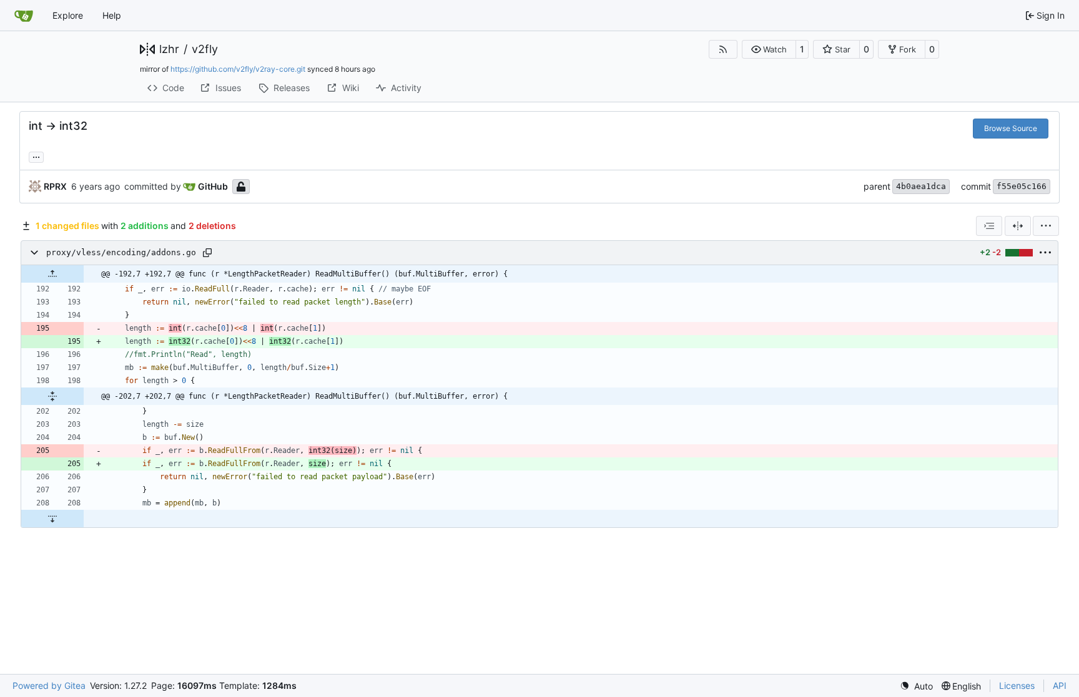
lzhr (169, 49)
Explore (67, 15)
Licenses (1017, 685)
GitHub (213, 186)
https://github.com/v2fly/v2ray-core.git (237, 69)
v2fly (205, 49)
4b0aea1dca (921, 186)
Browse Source (1010, 128)
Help (111, 15)
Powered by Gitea (49, 685)
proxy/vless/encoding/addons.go (121, 252)
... (36, 156)
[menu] (1046, 226)
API (1060, 685)
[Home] (23, 15)
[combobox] (989, 226)
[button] (769, 49)
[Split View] (1018, 226)
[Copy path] (207, 252)
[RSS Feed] (723, 49)
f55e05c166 (1022, 186)
